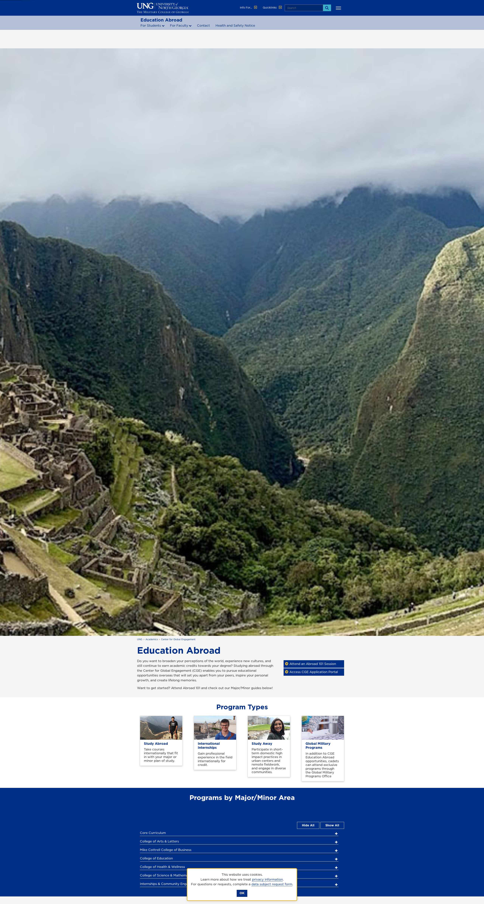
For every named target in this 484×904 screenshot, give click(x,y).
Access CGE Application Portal (313, 672)
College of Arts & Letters (159, 841)
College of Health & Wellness (162, 867)
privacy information (267, 879)
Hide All (308, 825)
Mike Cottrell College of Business (165, 850)
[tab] (239, 832)
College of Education (156, 858)
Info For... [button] (246, 7)
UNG (139, 639)
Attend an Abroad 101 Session (312, 664)
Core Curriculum (153, 833)
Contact (203, 25)
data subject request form (271, 884)
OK (242, 893)
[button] (339, 8)
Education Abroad (161, 20)
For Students (150, 25)
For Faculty (179, 25)
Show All (332, 825)
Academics (152, 639)
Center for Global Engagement (178, 639)
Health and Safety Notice (235, 25)
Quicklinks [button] (270, 7)
